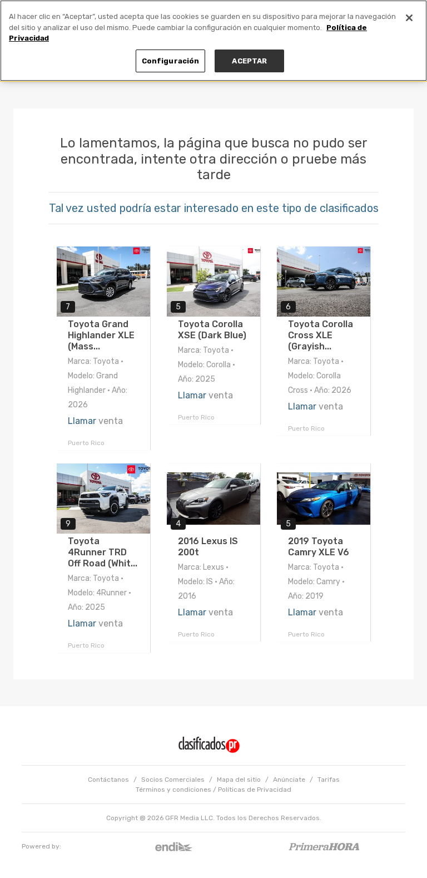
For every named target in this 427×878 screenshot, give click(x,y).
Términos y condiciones (173, 789)
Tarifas (328, 779)
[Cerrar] (409, 18)
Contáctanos (108, 779)
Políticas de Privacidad (254, 789)
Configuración (171, 61)
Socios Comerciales (173, 779)
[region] (213, 40)
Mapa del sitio (239, 779)
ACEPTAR (249, 61)
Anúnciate (289, 779)
